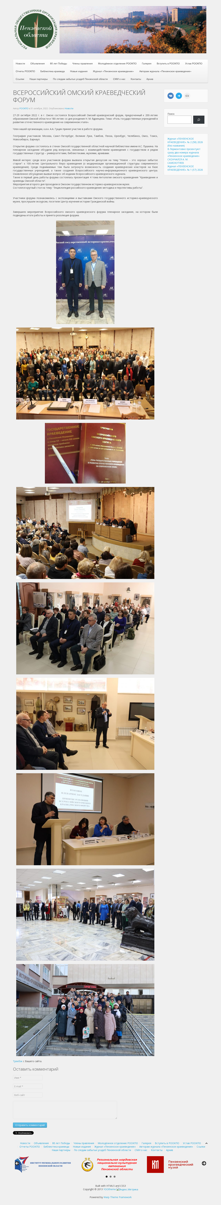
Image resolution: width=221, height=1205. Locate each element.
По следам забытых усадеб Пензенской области (80, 79)
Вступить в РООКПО (168, 63)
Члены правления (82, 63)
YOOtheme (109, 1189)
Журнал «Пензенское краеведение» (113, 71)
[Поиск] (198, 120)
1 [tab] (107, 1177)
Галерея (146, 63)
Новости (20, 63)
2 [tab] (111, 1177)
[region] (133, 29)
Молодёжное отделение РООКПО (117, 63)
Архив (149, 79)
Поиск (171, 113)
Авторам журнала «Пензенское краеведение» (165, 71)
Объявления (37, 63)
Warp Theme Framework (118, 1197)
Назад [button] (17, 1163)
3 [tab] (115, 1177)
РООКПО (24, 108)
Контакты (136, 79)
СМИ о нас (119, 79)
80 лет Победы (58, 63)
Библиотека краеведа (52, 71)
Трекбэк (17, 1061)
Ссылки (20, 79)
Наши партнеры (39, 79)
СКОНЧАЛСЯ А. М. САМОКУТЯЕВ (177, 161)
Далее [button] (203, 1163)
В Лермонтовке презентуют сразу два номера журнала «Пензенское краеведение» (183, 152)
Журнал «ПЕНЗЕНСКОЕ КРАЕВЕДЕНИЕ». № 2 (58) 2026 (185, 140)
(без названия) (176, 145)
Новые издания (79, 71)
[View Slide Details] (45, 1164)
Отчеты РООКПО (25, 71)
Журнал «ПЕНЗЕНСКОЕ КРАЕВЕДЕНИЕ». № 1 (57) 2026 (185, 168)
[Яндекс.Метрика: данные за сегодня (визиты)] (127, 1189)
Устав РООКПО (193, 63)
